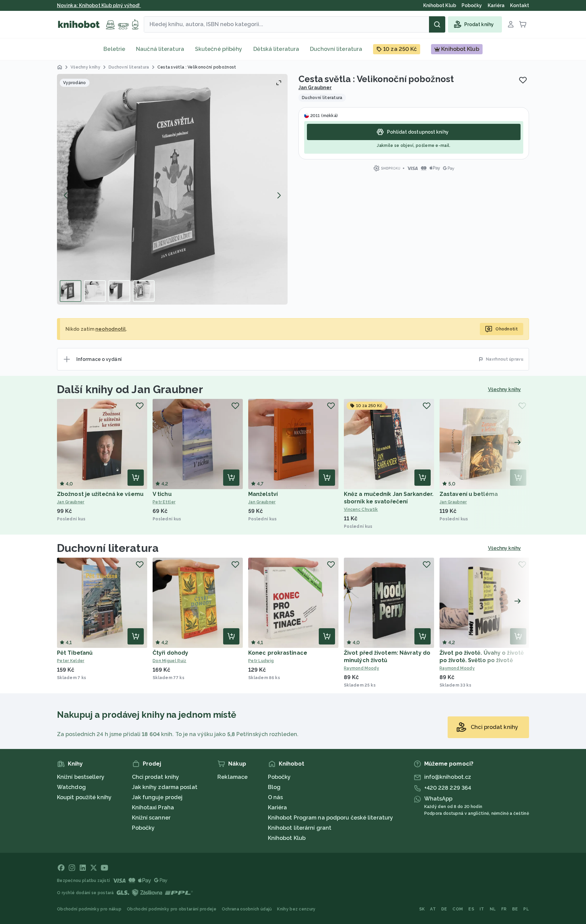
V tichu (162, 494)
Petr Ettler (164, 502)
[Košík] (523, 24)
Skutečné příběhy (218, 49)
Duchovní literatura (336, 49)
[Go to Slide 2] (95, 291)
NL (493, 909)
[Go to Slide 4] (144, 291)
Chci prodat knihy (155, 777)
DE (444, 909)
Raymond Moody (361, 668)
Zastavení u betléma (469, 494)
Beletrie (114, 49)
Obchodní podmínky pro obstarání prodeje (171, 909)
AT (433, 909)
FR (504, 909)
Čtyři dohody (170, 653)
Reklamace (232, 777)
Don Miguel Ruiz (170, 660)
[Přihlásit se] (511, 24)
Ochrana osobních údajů (247, 909)
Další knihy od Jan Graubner (130, 389)
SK (422, 909)
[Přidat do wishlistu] (523, 80)
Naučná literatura (160, 49)
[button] (172, 189)
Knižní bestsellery (80, 777)
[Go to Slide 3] (119, 291)
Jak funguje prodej (157, 797)
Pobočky (143, 828)
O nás (275, 797)
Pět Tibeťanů (75, 653)
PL (526, 909)
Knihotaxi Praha (153, 807)
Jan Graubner (315, 87)
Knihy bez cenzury (296, 909)
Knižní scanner (151, 817)
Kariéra (277, 807)
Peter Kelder (70, 660)
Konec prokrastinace (277, 653)
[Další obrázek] (279, 195)
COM (457, 909)
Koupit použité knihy (84, 797)
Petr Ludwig (261, 660)
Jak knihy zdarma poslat (164, 787)
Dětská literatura (276, 49)
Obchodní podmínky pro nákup (89, 909)
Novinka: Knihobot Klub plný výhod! (99, 5)
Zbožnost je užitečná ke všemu (100, 494)
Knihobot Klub (287, 838)
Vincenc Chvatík (361, 509)
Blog (274, 787)
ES (471, 909)
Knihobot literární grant (299, 828)
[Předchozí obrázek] (66, 195)
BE (515, 909)
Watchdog (71, 787)
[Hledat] (437, 24)
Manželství (263, 494)
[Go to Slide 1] (70, 291)
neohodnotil (110, 329)
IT (482, 909)
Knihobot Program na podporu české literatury (330, 817)
